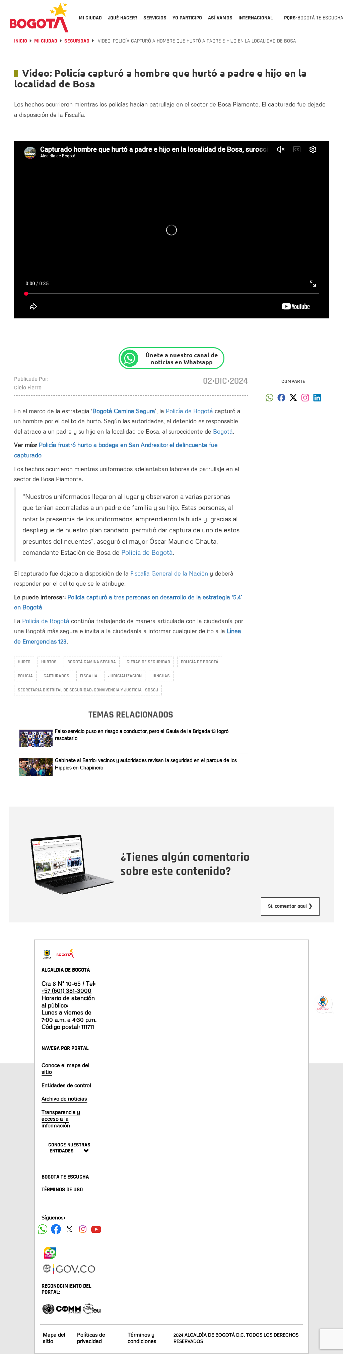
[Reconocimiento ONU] (48, 1308)
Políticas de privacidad (91, 1337)
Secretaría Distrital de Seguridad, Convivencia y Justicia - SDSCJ (88, 690)
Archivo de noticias (64, 1098)
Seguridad (76, 41)
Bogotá (223, 431)
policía (25, 676)
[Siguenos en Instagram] (83, 1229)
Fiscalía (88, 676)
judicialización (125, 676)
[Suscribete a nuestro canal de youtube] (96, 1229)
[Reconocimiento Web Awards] (92, 1308)
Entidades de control (66, 1085)
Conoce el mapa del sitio (65, 1068)
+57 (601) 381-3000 (66, 990)
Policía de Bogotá (189, 411)
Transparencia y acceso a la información (61, 1119)
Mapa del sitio (54, 1337)
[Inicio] (39, 17)
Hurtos (49, 662)
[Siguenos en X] (69, 1229)
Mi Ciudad (45, 41)
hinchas (161, 676)
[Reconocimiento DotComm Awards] (68, 1308)
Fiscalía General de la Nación (169, 573)
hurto (24, 662)
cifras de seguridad (148, 662)
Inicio (20, 41)
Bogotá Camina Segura (123, 411)
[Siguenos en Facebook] (43, 1229)
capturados (56, 676)
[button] (269, 399)
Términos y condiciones (142, 1337)
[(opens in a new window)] (305, 399)
